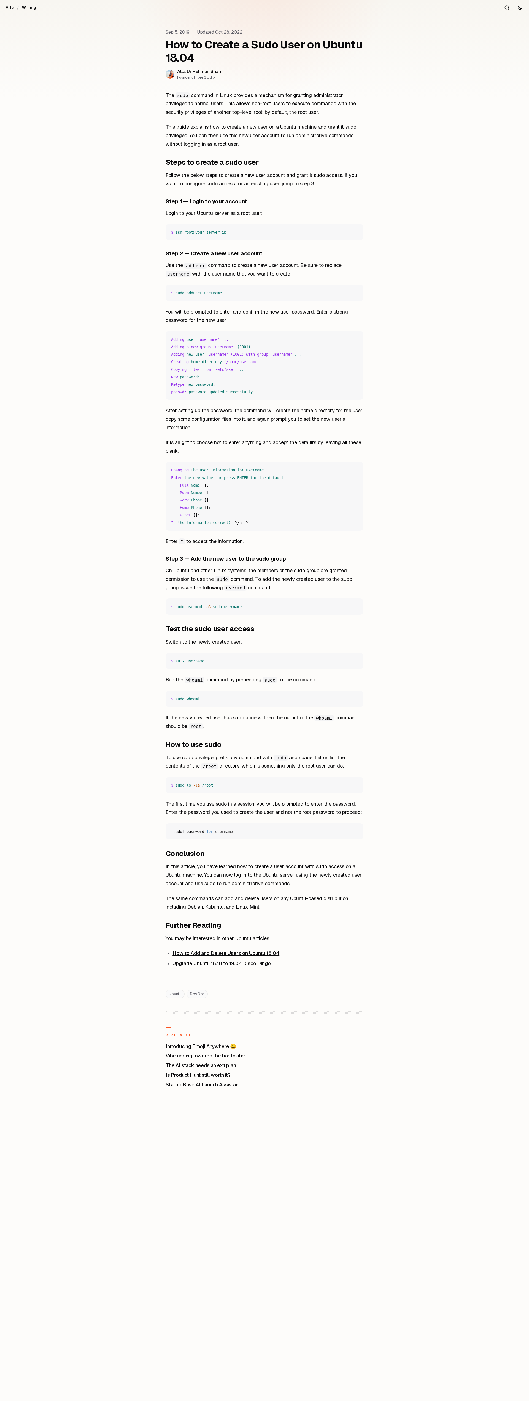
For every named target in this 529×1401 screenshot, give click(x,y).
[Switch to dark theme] (520, 8)
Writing (29, 7)
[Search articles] (507, 8)
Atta (10, 7)
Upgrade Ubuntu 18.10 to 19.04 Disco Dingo (221, 963)
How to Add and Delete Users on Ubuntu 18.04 (225, 953)
